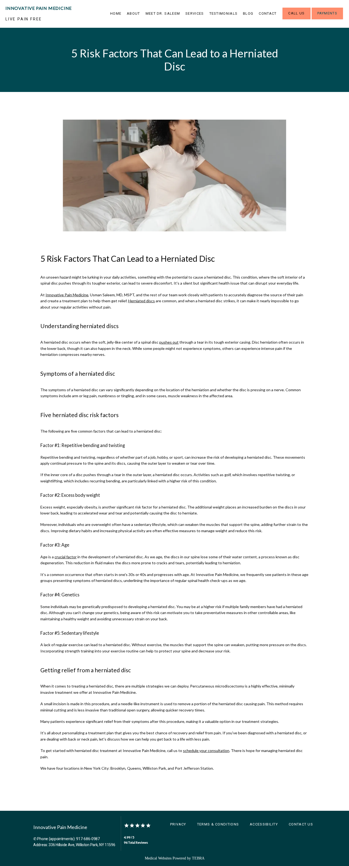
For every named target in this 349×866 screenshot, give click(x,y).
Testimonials (223, 13)
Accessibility (264, 824)
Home (115, 13)
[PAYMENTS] (327, 19)
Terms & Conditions (218, 824)
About (133, 13)
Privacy (178, 824)
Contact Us (301, 824)
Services (194, 13)
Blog (248, 13)
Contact (267, 13)
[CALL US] (296, 19)
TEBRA (198, 858)
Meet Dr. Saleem (163, 13)
